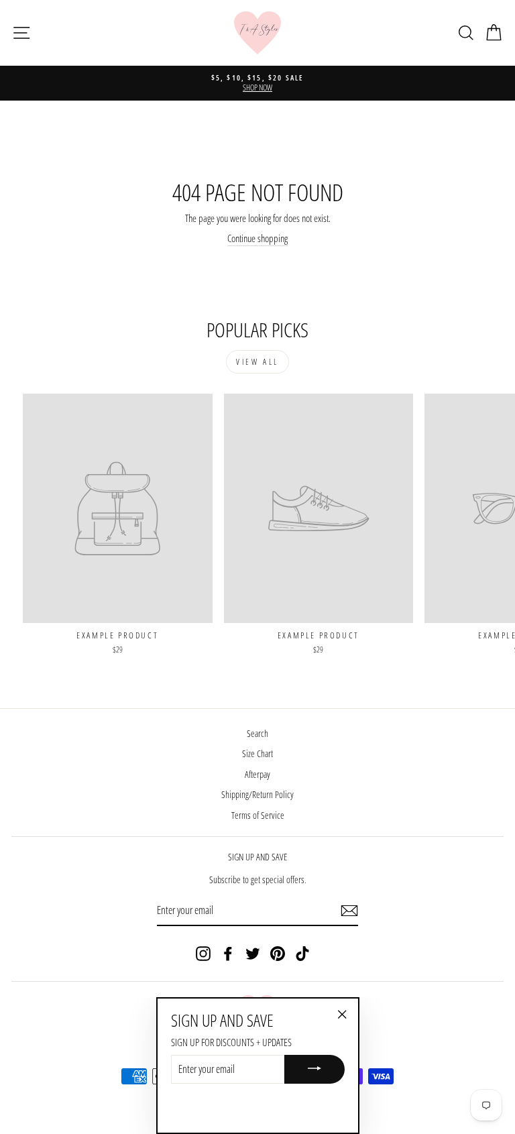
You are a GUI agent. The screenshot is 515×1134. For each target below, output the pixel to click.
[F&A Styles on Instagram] (203, 953)
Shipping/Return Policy (257, 794)
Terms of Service (257, 815)
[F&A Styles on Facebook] (228, 953)
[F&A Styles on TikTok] (302, 953)
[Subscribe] (349, 911)
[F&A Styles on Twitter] (252, 953)
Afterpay (257, 774)
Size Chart (257, 753)
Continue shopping (257, 238)
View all (257, 361)
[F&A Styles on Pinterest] (277, 953)
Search (257, 733)
